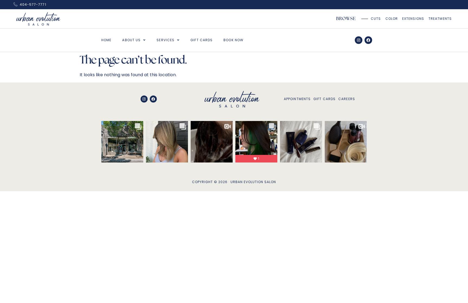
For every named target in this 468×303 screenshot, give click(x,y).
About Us (131, 40)
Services (165, 40)
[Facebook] (368, 40)
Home (106, 40)
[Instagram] (358, 40)
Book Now (233, 40)
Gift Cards (201, 40)
